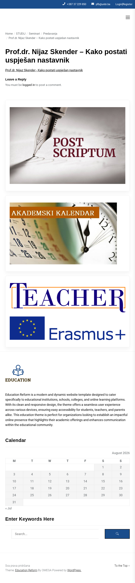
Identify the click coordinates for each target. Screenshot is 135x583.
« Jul (8, 508)
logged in (28, 85)
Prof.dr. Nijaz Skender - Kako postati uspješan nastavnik (44, 70)
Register (127, 4)
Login (118, 4)
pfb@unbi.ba (103, 4)
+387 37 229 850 (76, 4)
